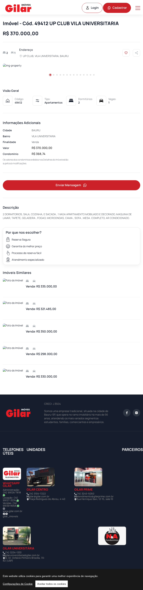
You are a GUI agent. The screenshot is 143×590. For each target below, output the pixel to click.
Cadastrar (119, 8)
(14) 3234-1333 (13, 552)
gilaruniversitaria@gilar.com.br (22, 555)
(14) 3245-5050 (85, 493)
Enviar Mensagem (68, 185)
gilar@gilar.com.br (39, 496)
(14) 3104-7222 (37, 493)
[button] (50, 75)
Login (95, 8)
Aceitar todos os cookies (51, 583)
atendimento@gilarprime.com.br (95, 496)
